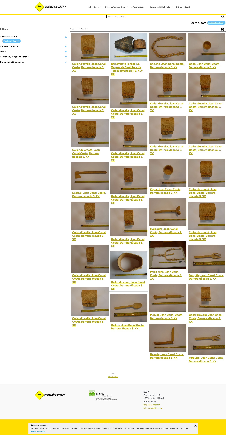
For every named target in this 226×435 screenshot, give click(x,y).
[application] (101, 7)
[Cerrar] (195, 426)
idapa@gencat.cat (151, 405)
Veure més (113, 376)
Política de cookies (38, 432)
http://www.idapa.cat (152, 408)
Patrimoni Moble (11, 41)
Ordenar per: (74, 29)
